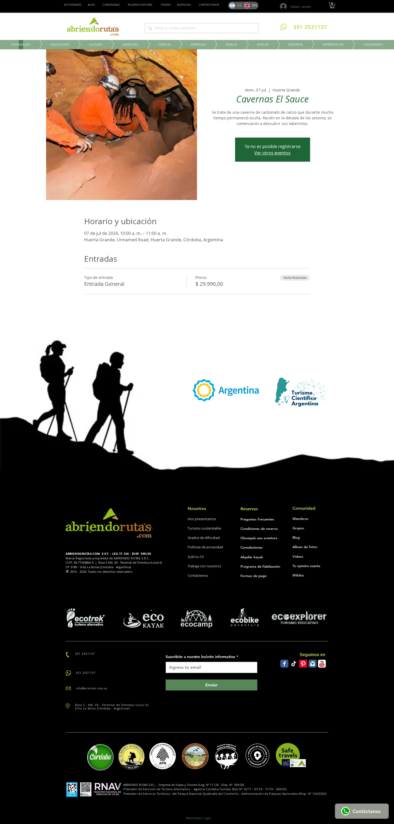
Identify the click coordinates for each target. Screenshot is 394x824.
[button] (165, 5)
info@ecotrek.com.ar (91, 688)
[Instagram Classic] (312, 664)
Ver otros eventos (272, 153)
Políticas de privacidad (205, 547)
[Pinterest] (303, 664)
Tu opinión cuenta (306, 566)
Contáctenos (198, 575)
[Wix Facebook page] (284, 664)
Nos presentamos (202, 518)
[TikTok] (294, 664)
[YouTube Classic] (322, 664)
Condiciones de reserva (259, 528)
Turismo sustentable (204, 528)
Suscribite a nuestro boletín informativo (202, 656)
